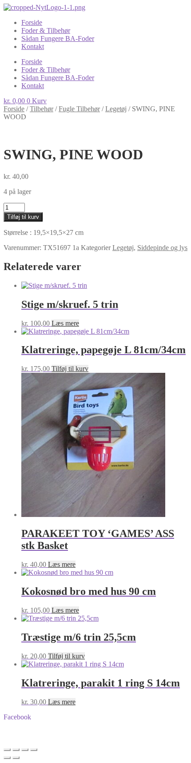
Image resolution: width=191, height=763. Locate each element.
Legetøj (116, 109)
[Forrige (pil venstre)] (7, 757)
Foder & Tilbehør (45, 30)
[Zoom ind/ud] (7, 749)
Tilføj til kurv (23, 217)
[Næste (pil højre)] (16, 757)
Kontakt (32, 46)
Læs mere (65, 323)
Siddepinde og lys (162, 247)
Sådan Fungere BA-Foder (57, 38)
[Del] (24, 749)
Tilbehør (41, 109)
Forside (31, 22)
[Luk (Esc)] (33, 749)
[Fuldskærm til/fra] (16, 749)
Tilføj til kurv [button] (70, 368)
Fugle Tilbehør (79, 109)
